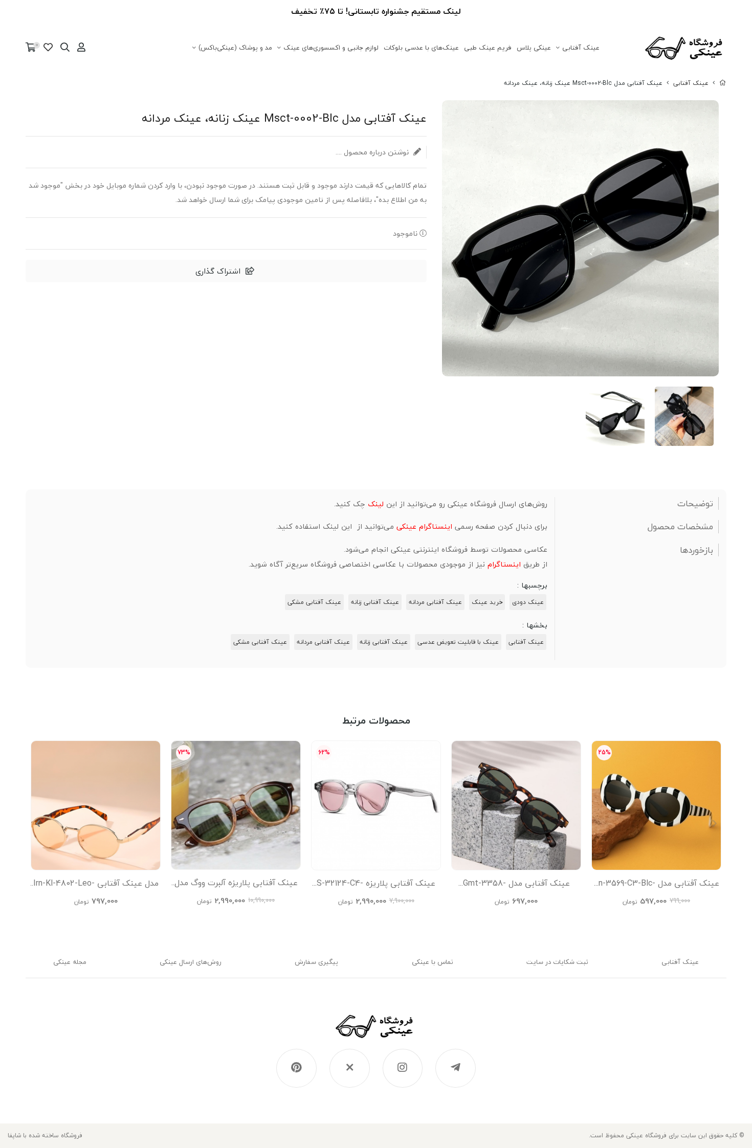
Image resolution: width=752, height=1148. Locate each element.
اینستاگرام (504, 564)
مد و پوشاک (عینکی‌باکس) (235, 47)
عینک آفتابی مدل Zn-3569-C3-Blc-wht (656, 885)
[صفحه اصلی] (722, 83)
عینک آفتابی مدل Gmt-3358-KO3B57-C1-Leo (516, 885)
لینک (376, 504)
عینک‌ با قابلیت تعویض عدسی (458, 642)
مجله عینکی (69, 961)
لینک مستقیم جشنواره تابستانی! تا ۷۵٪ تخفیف (376, 11)
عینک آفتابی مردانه (435, 602)
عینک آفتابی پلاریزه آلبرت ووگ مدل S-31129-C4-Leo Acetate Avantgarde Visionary (236, 885)
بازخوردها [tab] (696, 550)
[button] (38, 823)
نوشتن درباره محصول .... (373, 152)
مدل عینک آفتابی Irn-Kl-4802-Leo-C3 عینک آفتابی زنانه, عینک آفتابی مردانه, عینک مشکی (96, 885)
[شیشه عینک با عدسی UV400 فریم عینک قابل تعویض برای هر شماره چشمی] (96, 805)
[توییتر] (350, 1068)
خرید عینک (487, 602)
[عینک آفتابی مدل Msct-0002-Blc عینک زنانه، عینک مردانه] (376, 1031)
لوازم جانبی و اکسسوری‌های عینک (331, 47)
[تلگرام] (455, 1068)
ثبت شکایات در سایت (557, 961)
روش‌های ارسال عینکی (191, 961)
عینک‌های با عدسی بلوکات (421, 47)
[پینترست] (296, 1068)
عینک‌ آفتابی (581, 47)
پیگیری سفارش (316, 961)
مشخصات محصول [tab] (680, 526)
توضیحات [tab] (695, 503)
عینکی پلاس (534, 47)
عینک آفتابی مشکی (314, 602)
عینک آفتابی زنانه (375, 602)
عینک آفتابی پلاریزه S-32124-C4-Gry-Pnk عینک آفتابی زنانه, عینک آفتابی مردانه (376, 885)
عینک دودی (528, 602)
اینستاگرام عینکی (424, 526)
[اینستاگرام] (403, 1068)
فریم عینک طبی (488, 47)
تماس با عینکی (432, 961)
